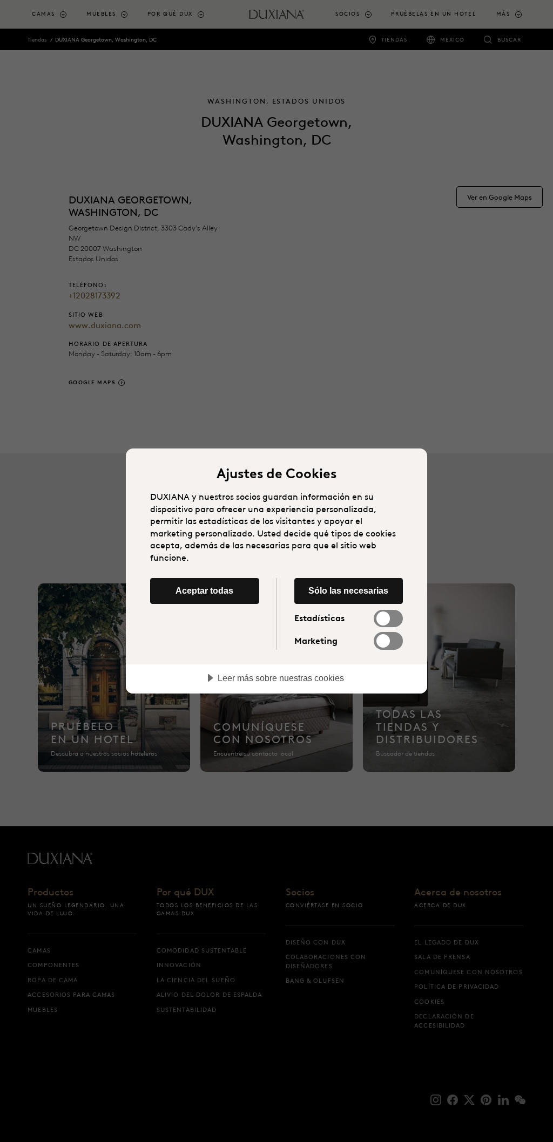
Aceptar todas (204, 590)
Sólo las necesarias (348, 590)
